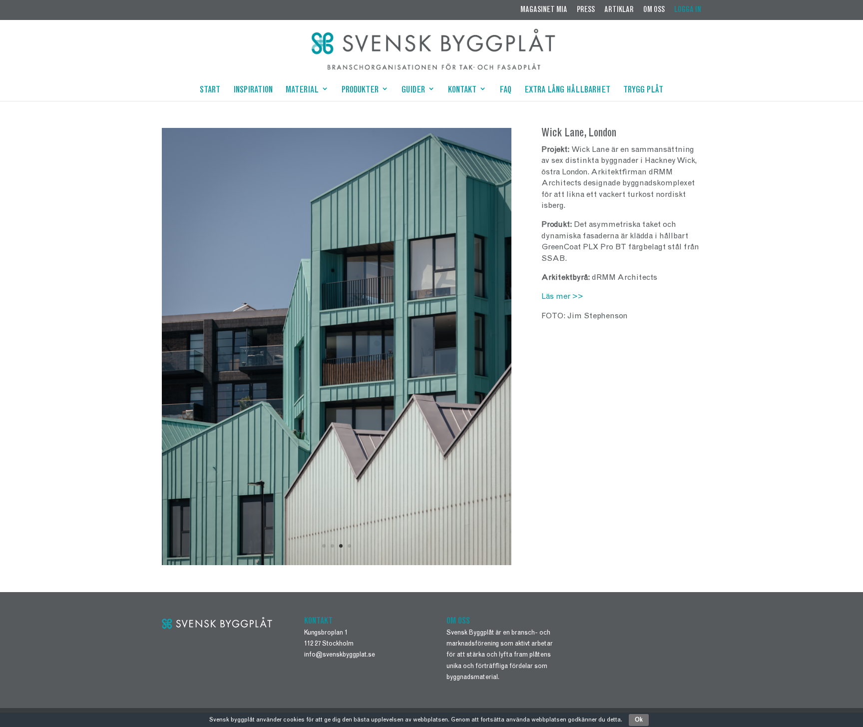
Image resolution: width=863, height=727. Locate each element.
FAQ (505, 91)
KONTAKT (462, 91)
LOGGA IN (687, 10)
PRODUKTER (360, 91)
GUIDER (413, 91)
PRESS (586, 10)
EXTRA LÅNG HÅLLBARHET (567, 91)
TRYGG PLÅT (643, 91)
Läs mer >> (562, 297)
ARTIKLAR (619, 10)
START (210, 91)
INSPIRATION (253, 91)
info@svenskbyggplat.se (339, 655)
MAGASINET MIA (543, 10)
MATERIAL (302, 91)
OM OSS (654, 10)
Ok (639, 720)
